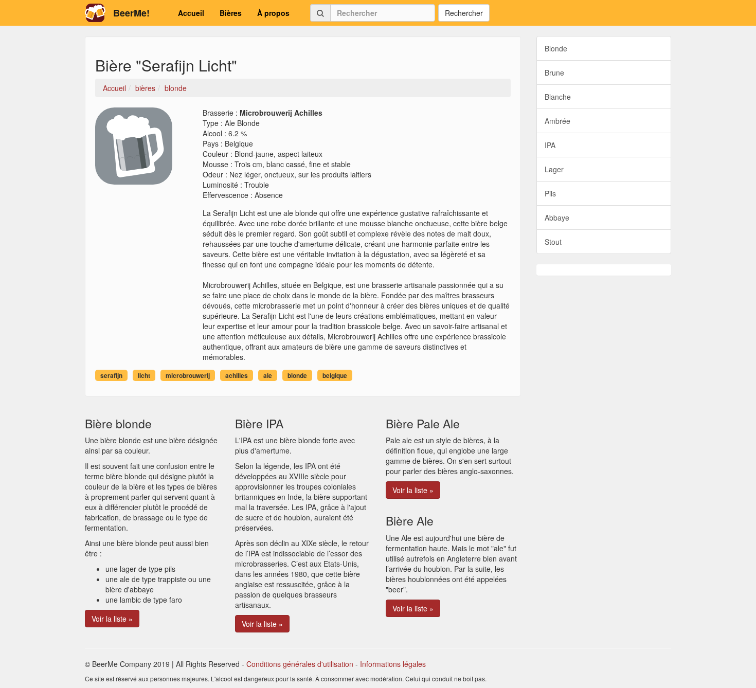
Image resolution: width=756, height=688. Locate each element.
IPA (550, 145)
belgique (334, 375)
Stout (553, 242)
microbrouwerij (188, 375)
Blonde (556, 48)
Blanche (558, 97)
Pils (550, 193)
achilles (236, 375)
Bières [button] (231, 13)
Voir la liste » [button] (112, 618)
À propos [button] (273, 13)
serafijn (111, 375)
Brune (554, 72)
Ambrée (557, 121)
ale (267, 375)
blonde (297, 375)
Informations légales (393, 664)
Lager (554, 169)
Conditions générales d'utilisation (299, 664)
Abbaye (557, 217)
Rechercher (464, 13)
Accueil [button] (191, 13)
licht (144, 375)
